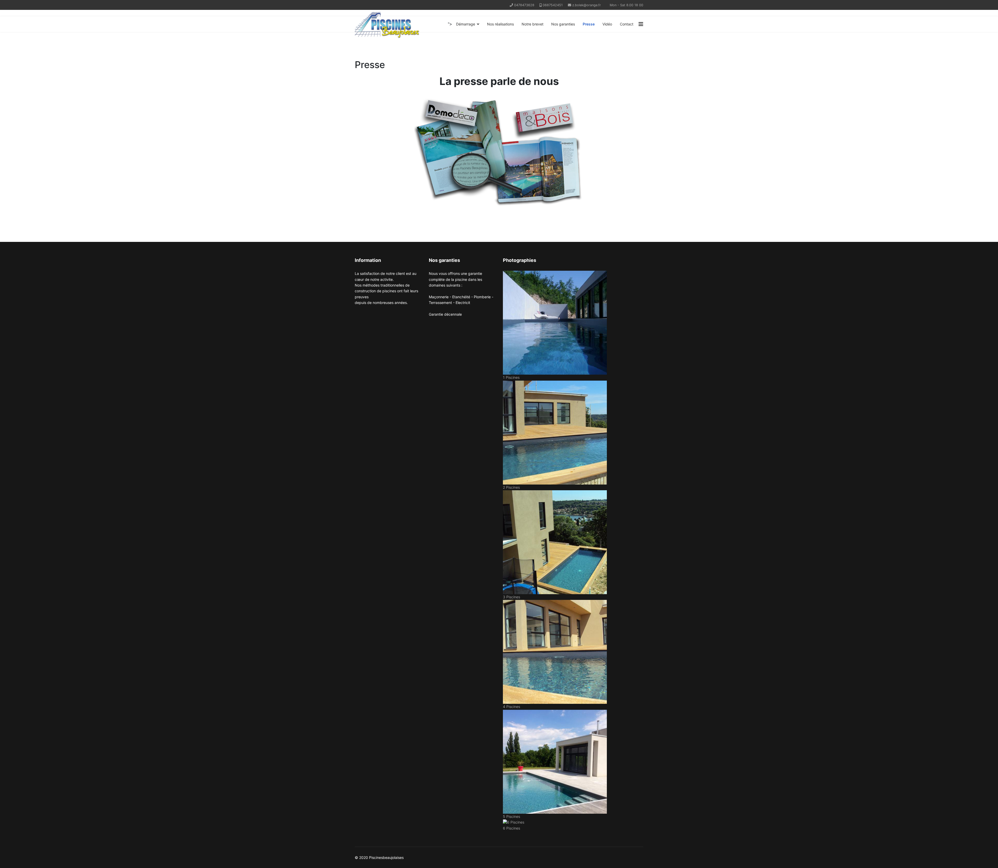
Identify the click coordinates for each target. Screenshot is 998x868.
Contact (626, 24)
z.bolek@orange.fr (586, 5)
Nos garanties (563, 24)
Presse (589, 24)
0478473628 (524, 5)
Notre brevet (532, 24)
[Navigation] (641, 24)
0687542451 (553, 5)
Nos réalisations (500, 24)
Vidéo (607, 24)
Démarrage (465, 24)
